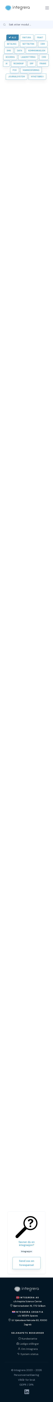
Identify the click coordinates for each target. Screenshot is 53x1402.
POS (15, 70)
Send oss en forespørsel (26, 1263)
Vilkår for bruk (26, 1380)
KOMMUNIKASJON (36, 50)
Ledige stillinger (29, 1344)
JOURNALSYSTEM (16, 76)
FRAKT (40, 37)
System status (29, 1354)
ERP (31, 63)
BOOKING (10, 57)
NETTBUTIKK (28, 44)
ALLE (14, 37)
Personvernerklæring (26, 1375)
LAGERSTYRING (28, 57)
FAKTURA (26, 37)
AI (6, 63)
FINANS (43, 63)
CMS (44, 57)
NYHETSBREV (37, 76)
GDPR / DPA (26, 1384)
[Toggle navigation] (47, 8)
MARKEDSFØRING (31, 70)
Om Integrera (29, 1349)
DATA (19, 50)
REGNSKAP (19, 63)
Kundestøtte (29, 1338)
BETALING (11, 44)
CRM (42, 44)
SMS (9, 50)
